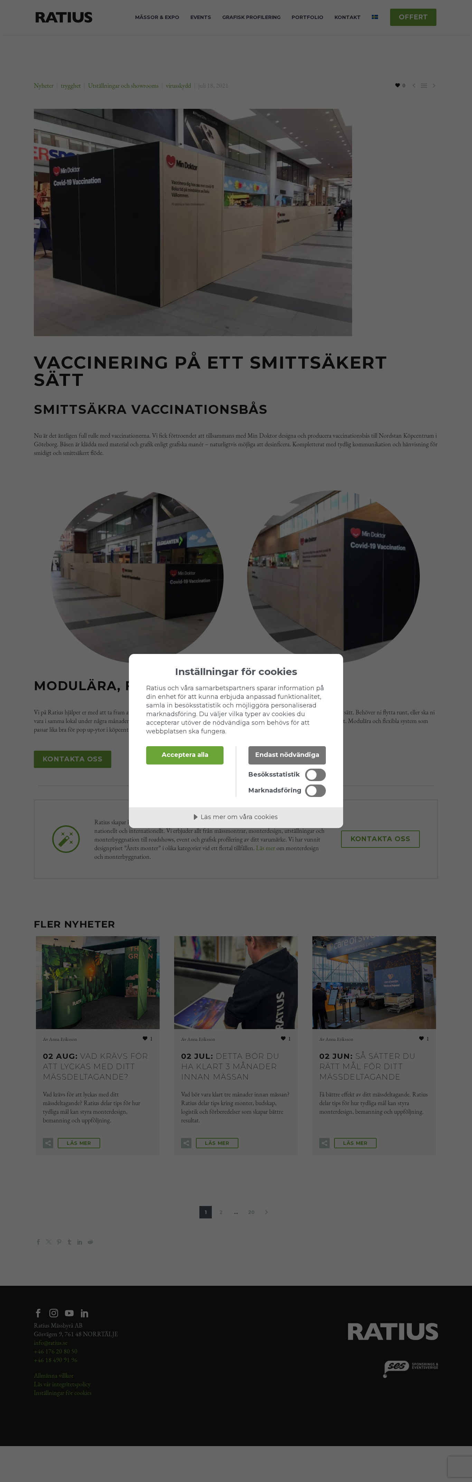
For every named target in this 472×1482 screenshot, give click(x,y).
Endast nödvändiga (287, 755)
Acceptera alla (185, 755)
